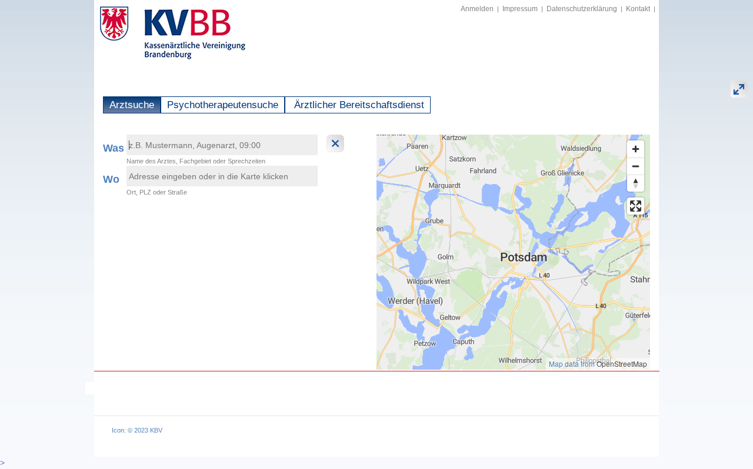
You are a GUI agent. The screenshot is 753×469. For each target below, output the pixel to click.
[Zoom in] (635, 149)
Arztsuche (131, 104)
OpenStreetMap (622, 364)
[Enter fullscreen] (635, 206)
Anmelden (477, 9)
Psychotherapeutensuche (222, 104)
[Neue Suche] (336, 143)
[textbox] (222, 145)
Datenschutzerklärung (582, 9)
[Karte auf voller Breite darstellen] (739, 89)
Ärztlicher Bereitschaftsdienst (357, 104)
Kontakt (638, 9)
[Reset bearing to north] (635, 183)
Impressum (520, 9)
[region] (513, 252)
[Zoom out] (635, 166)
